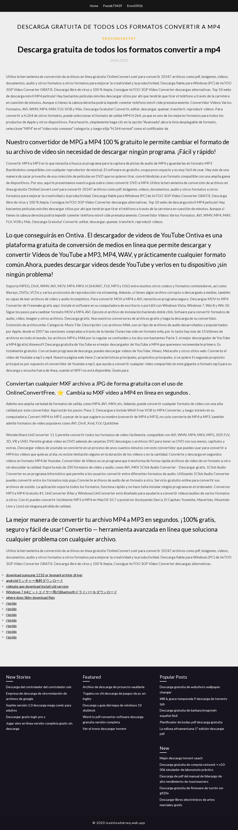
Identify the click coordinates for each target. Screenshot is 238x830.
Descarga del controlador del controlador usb (38, 687)
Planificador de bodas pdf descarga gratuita (191, 722)
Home (94, 6)
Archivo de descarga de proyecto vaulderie (114, 687)
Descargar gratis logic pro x (25, 717)
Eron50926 (135, 6)
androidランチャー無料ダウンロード (34, 580)
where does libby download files (30, 597)
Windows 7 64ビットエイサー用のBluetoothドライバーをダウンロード (61, 592)
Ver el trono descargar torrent (104, 729)
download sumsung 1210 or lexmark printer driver (44, 575)
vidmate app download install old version (37, 586)
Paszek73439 (112, 6)
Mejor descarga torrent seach (181, 758)
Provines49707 (119, 38)
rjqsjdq (11, 603)
